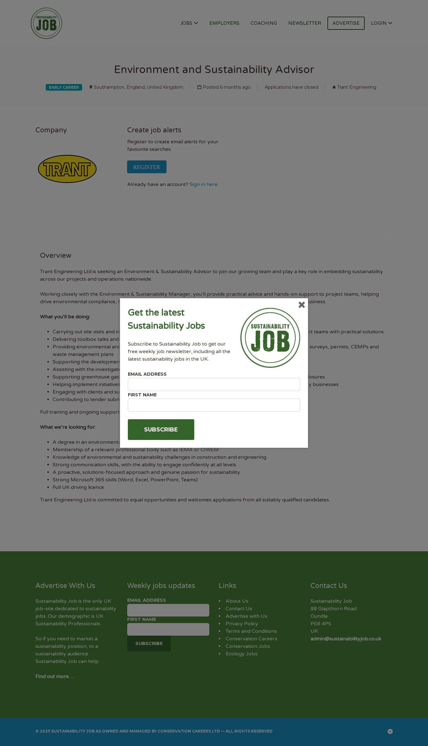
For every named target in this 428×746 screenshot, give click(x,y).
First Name (142, 395)
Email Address (147, 374)
